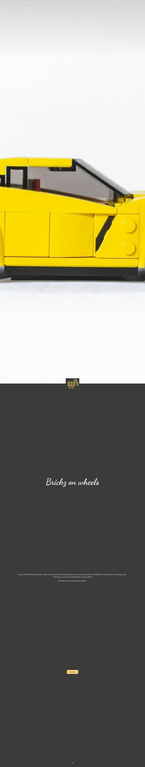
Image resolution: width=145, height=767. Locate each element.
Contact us (28, 3)
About (12, 3)
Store (5, 3)
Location (19, 3)
